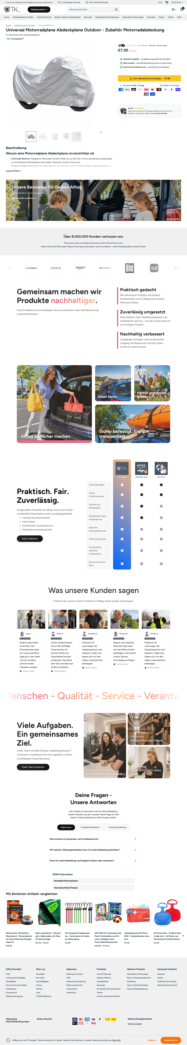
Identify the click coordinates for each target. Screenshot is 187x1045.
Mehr (179, 17)
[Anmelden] (174, 9)
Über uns (40, 969)
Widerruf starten (135, 1024)
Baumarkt (88, 17)
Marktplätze (11, 981)
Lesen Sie (12, 171)
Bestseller (40, 974)
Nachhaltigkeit (42, 981)
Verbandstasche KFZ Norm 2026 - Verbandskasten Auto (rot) (136, 936)
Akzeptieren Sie (171, 1040)
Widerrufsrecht (44, 1019)
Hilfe (160, 2)
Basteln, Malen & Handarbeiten (67, 17)
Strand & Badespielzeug (137, 989)
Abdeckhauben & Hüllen (23, 17)
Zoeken (116, 9)
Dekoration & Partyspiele (133, 17)
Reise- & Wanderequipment (139, 978)
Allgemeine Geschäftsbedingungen (17, 1020)
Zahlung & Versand (74, 974)
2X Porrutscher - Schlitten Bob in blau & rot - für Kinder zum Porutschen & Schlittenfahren (167, 936)
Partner (39, 989)
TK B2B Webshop (43, 996)
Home (6, 17)
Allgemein (71, 969)
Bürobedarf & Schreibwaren (107, 17)
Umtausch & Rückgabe (15, 978)
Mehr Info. (116, 1040)
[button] (101, 132)
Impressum (71, 992)
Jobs (38, 992)
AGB (68, 978)
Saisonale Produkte (167, 969)
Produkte (101, 969)
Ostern (171, 17)
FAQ (8, 974)
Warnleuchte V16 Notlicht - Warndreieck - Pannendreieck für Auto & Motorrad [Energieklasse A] (19, 937)
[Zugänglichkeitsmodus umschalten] (166, 2)
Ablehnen (152, 1040)
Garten (162, 17)
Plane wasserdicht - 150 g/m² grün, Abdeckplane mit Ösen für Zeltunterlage (48, 936)
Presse (39, 985)
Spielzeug (131, 981)
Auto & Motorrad (44, 17)
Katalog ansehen (38, 9)
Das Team (40, 978)
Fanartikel (151, 17)
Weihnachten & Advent (167, 985)
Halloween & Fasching (166, 981)
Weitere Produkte (136, 969)
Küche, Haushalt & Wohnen (108, 996)
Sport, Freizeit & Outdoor (137, 985)
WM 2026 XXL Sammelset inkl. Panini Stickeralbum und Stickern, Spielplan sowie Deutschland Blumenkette (108, 937)
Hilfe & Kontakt (13, 969)
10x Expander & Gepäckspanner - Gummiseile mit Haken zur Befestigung (77, 936)
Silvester (161, 974)
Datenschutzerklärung (76, 981)
